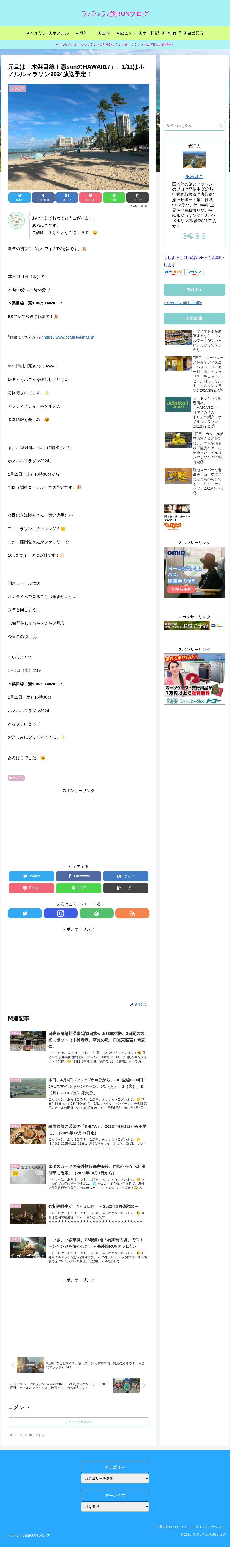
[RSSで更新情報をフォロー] (132, 913)
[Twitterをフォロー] (25, 913)
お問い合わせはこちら (172, 1527)
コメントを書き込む (78, 1422)
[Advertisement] (78, 825)
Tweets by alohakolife (183, 303)
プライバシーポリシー (208, 1527)
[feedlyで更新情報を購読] (97, 913)
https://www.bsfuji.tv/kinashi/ (69, 337)
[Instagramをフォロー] (61, 913)
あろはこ (194, 176)
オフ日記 (18, 777)
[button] (221, 125)
